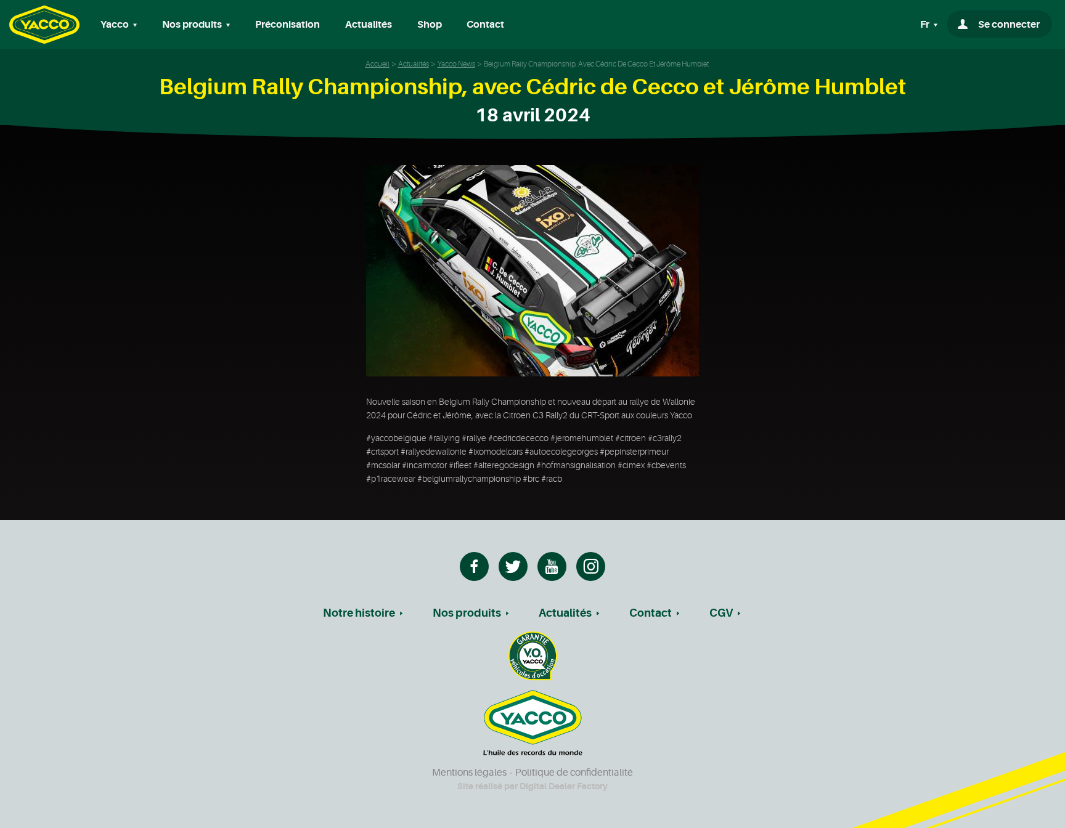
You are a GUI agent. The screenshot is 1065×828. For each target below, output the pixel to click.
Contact (485, 24)
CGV (721, 613)
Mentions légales (469, 772)
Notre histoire (359, 613)
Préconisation (287, 24)
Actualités (368, 24)
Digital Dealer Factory (564, 786)
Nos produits (467, 613)
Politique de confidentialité (574, 772)
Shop (429, 24)
